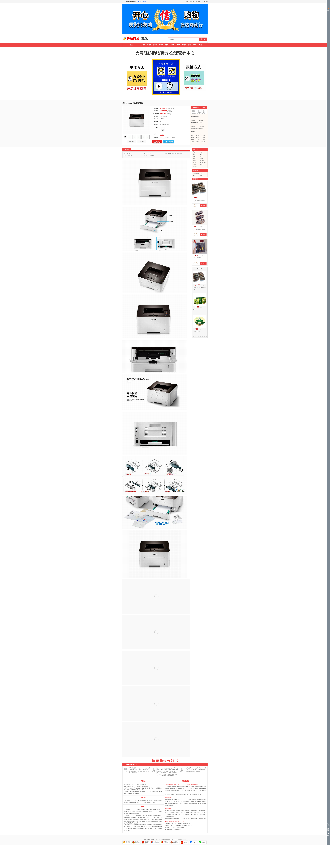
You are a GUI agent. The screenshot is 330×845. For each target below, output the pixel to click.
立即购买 (157, 142)
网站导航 (204, 1)
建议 (328, 830)
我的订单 (192, 1)
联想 (201, 175)
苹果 (201, 173)
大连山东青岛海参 (196, 258)
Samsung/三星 (196, 173)
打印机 (194, 164)
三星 (194, 175)
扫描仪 (201, 158)
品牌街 (143, 45)
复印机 (201, 156)
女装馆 (192, 142)
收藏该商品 (131, 141)
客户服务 (198, 1)
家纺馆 (192, 135)
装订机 (194, 152)
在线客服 (142, 141)
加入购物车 (168, 142)
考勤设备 (202, 160)
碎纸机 (194, 162)
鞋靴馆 (203, 142)
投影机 (201, 164)
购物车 (328, 825)
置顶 (328, 835)
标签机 (201, 152)
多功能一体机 (203, 162)
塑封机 (194, 154)
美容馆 (161, 45)
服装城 (155, 45)
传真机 (194, 160)
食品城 (200, 45)
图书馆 (194, 45)
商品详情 (127, 149)
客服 (328, 10)
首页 (187, 1)
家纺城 (149, 45)
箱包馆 (184, 45)
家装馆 (172, 45)
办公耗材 (195, 166)
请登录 (139, 1)
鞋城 (189, 45)
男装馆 (197, 142)
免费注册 (144, 1)
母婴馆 (178, 45)
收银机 (194, 156)
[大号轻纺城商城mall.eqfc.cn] (131, 39)
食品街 (197, 140)
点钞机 (194, 158)
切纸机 (201, 154)
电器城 (166, 45)
